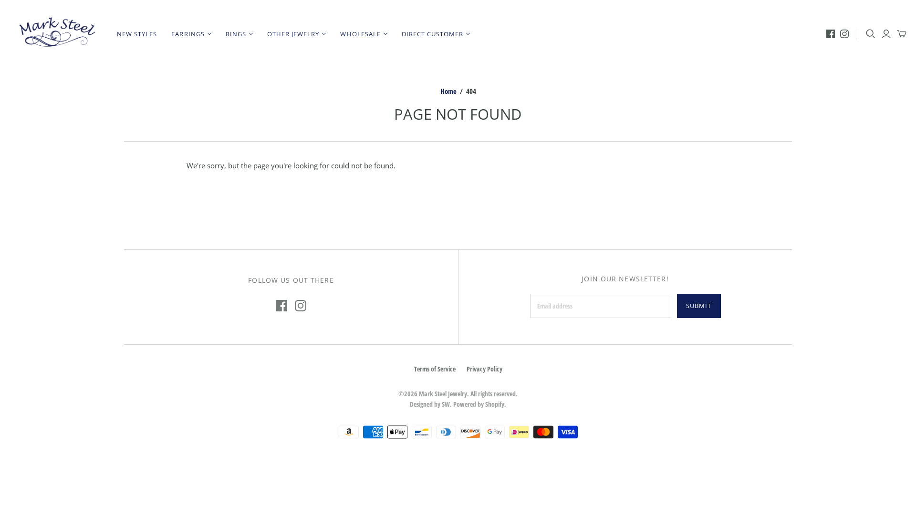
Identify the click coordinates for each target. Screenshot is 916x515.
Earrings (187, 34)
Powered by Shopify (478, 404)
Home (448, 91)
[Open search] (870, 34)
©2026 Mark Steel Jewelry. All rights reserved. (458, 393)
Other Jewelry (293, 34)
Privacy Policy (484, 368)
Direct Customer (433, 34)
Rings (236, 34)
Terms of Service (435, 368)
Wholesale (360, 34)
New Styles (137, 34)
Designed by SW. (431, 404)
